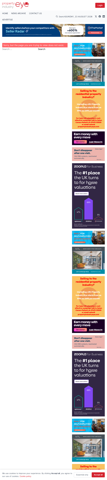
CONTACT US (35, 13)
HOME (5, 13)
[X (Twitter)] (96, 16)
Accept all (98, 475)
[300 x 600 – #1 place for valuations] (88, 196)
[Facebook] (100, 16)
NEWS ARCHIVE (18, 13)
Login (100, 5)
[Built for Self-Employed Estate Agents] (88, 50)
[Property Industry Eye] (15, 5)
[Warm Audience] (88, 154)
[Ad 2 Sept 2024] (88, 108)
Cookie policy (25, 476)
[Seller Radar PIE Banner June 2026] (53, 30)
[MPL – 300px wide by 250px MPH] (88, 72)
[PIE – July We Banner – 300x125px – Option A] (88, 138)
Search (41, 49)
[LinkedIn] (104, 16)
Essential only (82, 475)
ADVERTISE (7, 19)
